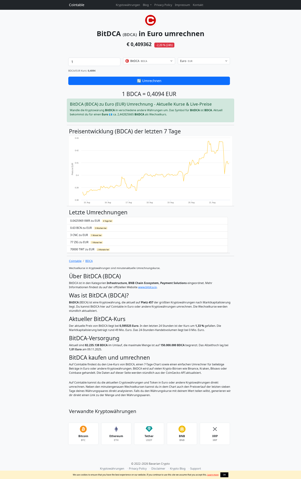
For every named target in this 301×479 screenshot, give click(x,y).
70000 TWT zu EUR (89, 249)
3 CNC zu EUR (86, 235)
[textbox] (147, 61)
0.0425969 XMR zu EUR (91, 221)
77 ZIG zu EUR (86, 242)
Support (195, 468)
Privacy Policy (163, 5)
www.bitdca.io (147, 287)
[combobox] (149, 61)
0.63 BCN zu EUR (88, 228)
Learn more (213, 474)
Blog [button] (146, 5)
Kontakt (198, 5)
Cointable (76, 4)
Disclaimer (158, 468)
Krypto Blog (178, 468)
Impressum (182, 5)
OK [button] (224, 474)
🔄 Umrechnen (149, 80)
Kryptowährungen (128, 5)
